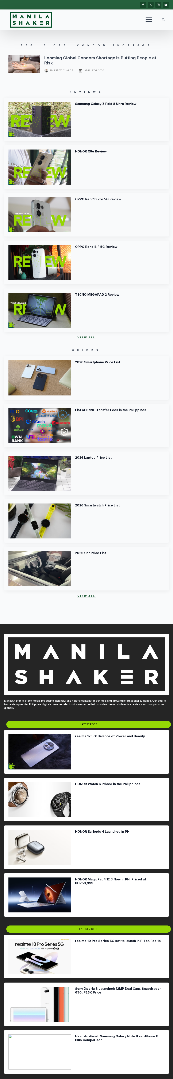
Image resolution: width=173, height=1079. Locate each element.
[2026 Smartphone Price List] (39, 377)
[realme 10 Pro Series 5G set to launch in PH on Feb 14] (39, 956)
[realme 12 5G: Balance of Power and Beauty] (39, 751)
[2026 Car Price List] (39, 568)
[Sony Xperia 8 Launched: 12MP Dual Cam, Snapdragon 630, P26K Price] (39, 1004)
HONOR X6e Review (91, 151)
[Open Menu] (149, 19)
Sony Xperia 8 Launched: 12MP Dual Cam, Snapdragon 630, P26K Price (118, 990)
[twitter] (151, 5)
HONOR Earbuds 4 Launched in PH (102, 831)
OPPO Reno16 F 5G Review (96, 247)
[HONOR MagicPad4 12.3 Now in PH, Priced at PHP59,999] (39, 895)
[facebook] (143, 5)
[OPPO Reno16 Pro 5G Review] (39, 214)
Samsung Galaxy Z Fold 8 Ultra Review (106, 104)
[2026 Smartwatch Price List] (39, 521)
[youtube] (166, 5)
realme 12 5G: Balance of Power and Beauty (110, 736)
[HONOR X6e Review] (39, 167)
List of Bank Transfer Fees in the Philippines (110, 410)
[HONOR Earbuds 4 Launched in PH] (39, 847)
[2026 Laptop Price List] (39, 473)
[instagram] (158, 5)
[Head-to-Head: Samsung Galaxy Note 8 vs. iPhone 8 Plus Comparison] (39, 1052)
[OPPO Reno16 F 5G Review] (39, 262)
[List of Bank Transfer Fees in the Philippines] (39, 425)
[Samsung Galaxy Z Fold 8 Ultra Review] (39, 119)
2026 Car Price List (90, 553)
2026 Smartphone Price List (97, 362)
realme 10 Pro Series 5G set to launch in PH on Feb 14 (118, 941)
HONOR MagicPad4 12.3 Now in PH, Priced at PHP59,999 (110, 881)
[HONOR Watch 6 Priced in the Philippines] (39, 799)
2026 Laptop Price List (93, 457)
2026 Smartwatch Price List (97, 505)
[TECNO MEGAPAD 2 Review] (39, 310)
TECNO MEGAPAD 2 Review (97, 294)
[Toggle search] (163, 19)
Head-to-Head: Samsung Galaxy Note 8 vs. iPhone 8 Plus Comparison (116, 1038)
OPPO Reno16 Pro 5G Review (98, 199)
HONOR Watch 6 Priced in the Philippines (107, 784)
